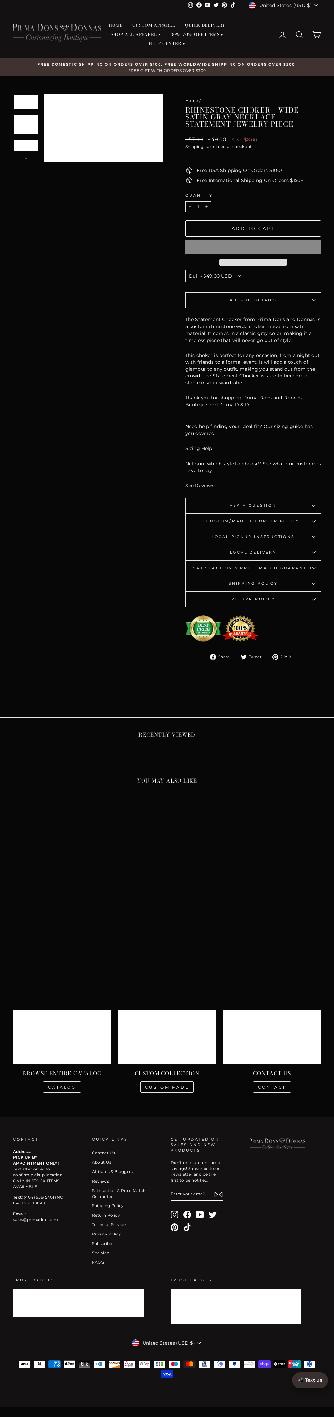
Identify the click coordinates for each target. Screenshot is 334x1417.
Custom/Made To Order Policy (253, 521)
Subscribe (102, 1243)
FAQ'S (98, 1262)
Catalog (62, 1087)
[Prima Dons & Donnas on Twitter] (213, 1214)
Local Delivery (253, 552)
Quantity (199, 195)
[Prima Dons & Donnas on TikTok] (187, 1227)
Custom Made (167, 1087)
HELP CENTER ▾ (167, 43)
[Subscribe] (218, 1194)
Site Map (101, 1252)
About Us (102, 1162)
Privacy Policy (106, 1234)
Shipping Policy (253, 583)
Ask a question (253, 505)
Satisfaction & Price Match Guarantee (253, 568)
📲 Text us (310, 1380)
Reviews (100, 1181)
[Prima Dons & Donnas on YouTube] (200, 1214)
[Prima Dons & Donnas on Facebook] (187, 1214)
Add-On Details (253, 300)
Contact (272, 1087)
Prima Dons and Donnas (285, 319)
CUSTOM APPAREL (153, 25)
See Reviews (200, 485)
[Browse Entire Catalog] (62, 1037)
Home (191, 100)
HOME (116, 25)
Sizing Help (198, 448)
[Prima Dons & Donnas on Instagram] (174, 1214)
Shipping (194, 146)
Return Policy (253, 599)
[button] (253, 247)
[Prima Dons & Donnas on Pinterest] (174, 1227)
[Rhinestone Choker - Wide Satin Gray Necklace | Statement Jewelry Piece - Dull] (44, 946)
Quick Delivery (205, 25)
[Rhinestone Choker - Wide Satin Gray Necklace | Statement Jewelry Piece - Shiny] (53, 946)
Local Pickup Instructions (253, 536)
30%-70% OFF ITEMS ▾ (197, 34)
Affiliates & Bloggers (112, 1171)
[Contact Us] (272, 1037)
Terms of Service (109, 1224)
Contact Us (103, 1152)
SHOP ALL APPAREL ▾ (136, 34)
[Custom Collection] (167, 1037)
